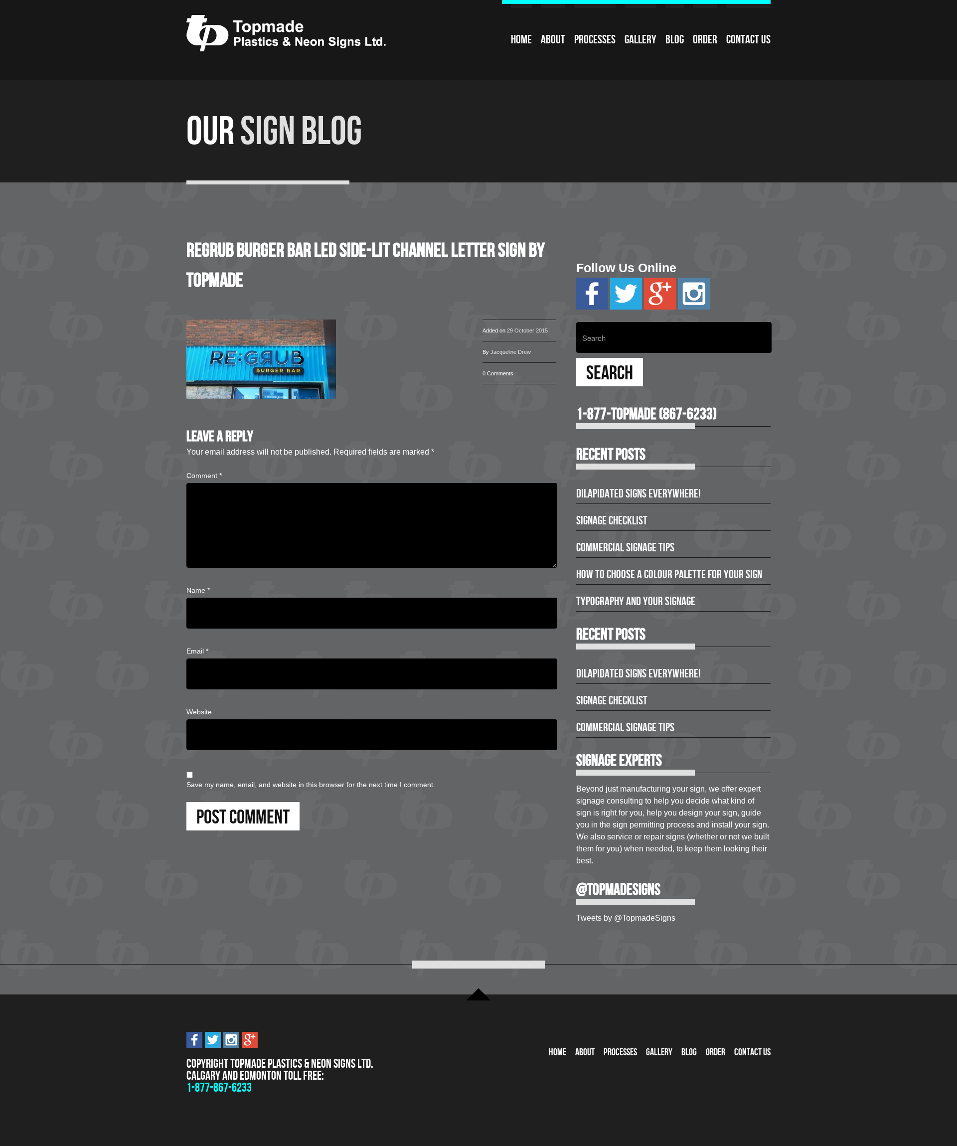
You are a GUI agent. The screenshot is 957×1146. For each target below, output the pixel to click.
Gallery (640, 39)
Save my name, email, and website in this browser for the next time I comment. (310, 785)
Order (705, 39)
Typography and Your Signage (635, 601)
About (553, 39)
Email (197, 651)
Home (521, 39)
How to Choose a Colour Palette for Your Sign (669, 574)
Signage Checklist (611, 520)
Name (198, 590)
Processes (595, 39)
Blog (674, 39)
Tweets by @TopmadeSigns (625, 918)
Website (199, 712)
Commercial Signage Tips (625, 547)
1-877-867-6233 (219, 1087)
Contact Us (748, 39)
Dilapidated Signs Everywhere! (638, 493)
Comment (204, 476)
